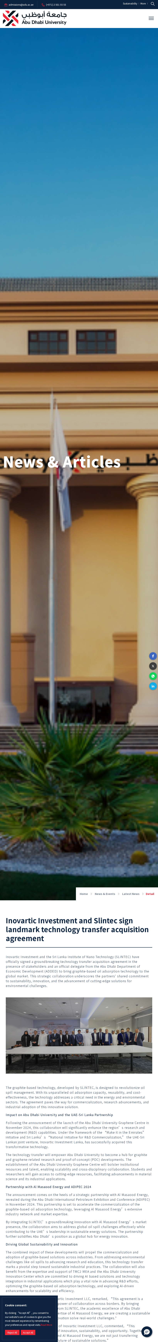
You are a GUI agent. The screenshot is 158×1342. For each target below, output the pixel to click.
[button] (153, 656)
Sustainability (130, 4)
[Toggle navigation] (151, 18)
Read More (46, 1324)
